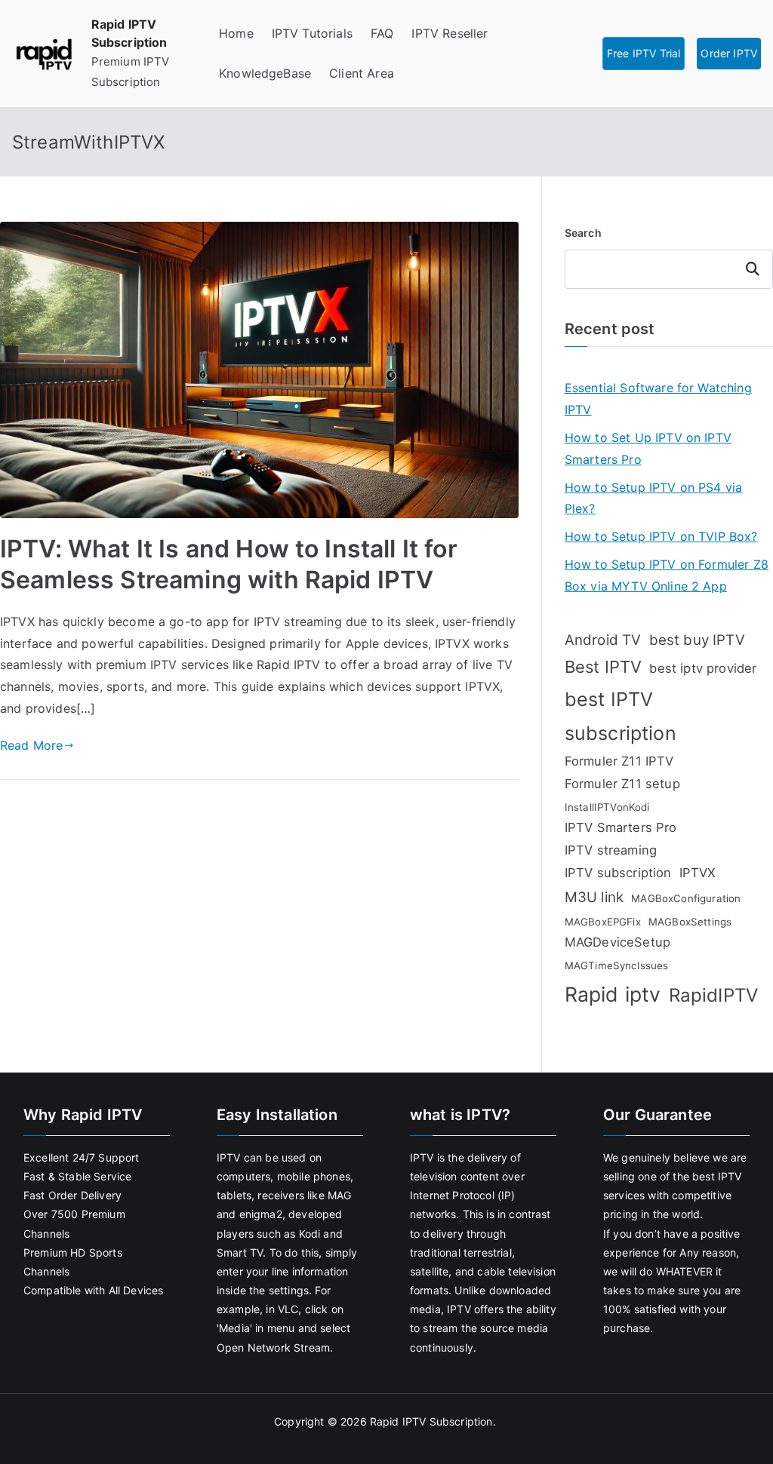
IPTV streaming (611, 850)
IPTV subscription (618, 872)
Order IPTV (729, 53)
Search (583, 232)
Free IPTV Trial (643, 53)
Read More (31, 745)
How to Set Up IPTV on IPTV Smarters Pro (648, 448)
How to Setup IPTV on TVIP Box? (661, 536)
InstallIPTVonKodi (607, 807)
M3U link (594, 897)
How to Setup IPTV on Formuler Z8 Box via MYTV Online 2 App (666, 575)
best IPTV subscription (620, 716)
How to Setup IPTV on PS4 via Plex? (653, 498)
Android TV (603, 640)
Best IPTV (603, 667)
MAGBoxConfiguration (686, 898)
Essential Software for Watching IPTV (658, 398)
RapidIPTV (713, 995)
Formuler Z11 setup (622, 783)
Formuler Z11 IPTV (619, 761)
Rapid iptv (613, 994)
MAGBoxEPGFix (603, 922)
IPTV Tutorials (312, 33)
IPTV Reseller (449, 33)
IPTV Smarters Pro (621, 827)
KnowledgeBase (265, 73)
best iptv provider (702, 668)
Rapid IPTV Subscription (431, 1421)
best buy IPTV (697, 640)
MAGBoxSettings (689, 922)
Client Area (361, 73)
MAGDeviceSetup (617, 942)
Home (236, 33)
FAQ (382, 33)
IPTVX (697, 872)
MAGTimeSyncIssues (617, 965)
